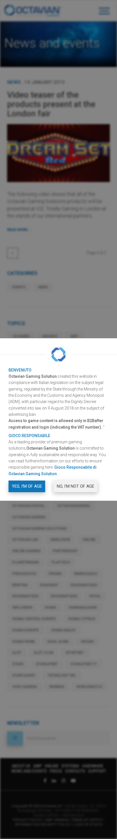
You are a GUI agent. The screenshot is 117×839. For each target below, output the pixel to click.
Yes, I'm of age (27, 486)
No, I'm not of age (75, 486)
